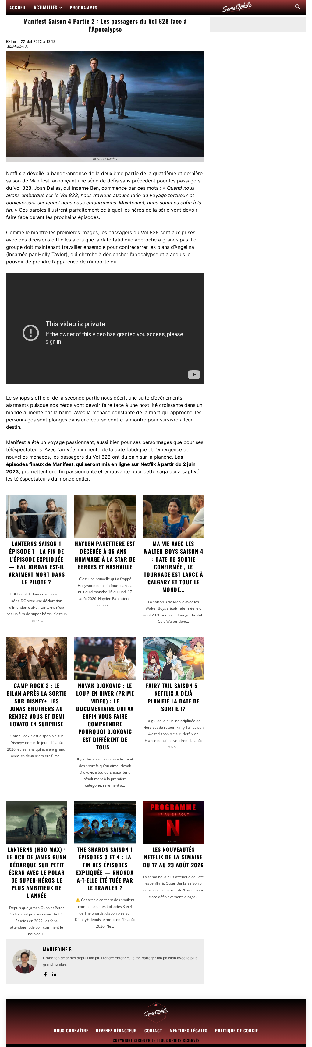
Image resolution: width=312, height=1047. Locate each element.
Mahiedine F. (17, 46)
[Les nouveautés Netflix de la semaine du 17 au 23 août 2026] (173, 822)
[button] (298, 7)
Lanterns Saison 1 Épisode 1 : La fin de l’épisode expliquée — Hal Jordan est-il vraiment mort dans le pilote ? (37, 563)
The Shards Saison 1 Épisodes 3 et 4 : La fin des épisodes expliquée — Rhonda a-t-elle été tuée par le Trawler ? (105, 868)
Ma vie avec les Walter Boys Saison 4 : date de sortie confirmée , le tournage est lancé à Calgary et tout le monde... (173, 567)
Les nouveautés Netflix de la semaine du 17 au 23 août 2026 (173, 857)
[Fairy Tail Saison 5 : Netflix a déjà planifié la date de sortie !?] (173, 658)
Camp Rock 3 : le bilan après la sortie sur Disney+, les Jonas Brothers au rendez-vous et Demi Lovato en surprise (36, 705)
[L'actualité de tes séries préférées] (237, 7)
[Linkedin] (54, 973)
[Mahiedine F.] (24, 961)
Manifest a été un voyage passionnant (50, 442)
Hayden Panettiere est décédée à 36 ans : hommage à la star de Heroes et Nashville (105, 555)
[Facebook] (45, 973)
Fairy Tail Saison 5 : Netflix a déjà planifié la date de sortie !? (173, 697)
